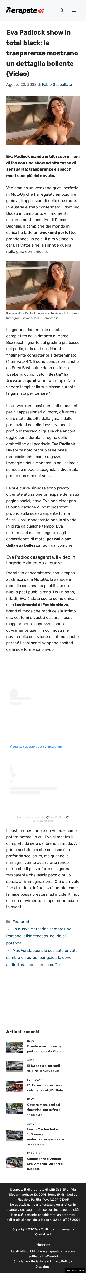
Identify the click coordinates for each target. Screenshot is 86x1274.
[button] (62, 10)
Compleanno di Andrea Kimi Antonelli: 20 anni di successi (45, 1164)
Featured (21, 921)
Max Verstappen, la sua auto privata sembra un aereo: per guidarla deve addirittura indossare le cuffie (41, 957)
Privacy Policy (59, 1261)
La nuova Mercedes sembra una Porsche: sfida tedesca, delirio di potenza (38, 935)
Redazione (38, 1261)
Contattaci (43, 1234)
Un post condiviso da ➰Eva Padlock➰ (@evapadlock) (43, 818)
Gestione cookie (75, 1270)
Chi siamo (21, 1261)
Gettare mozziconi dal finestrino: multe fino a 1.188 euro (44, 1110)
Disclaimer (43, 1266)
